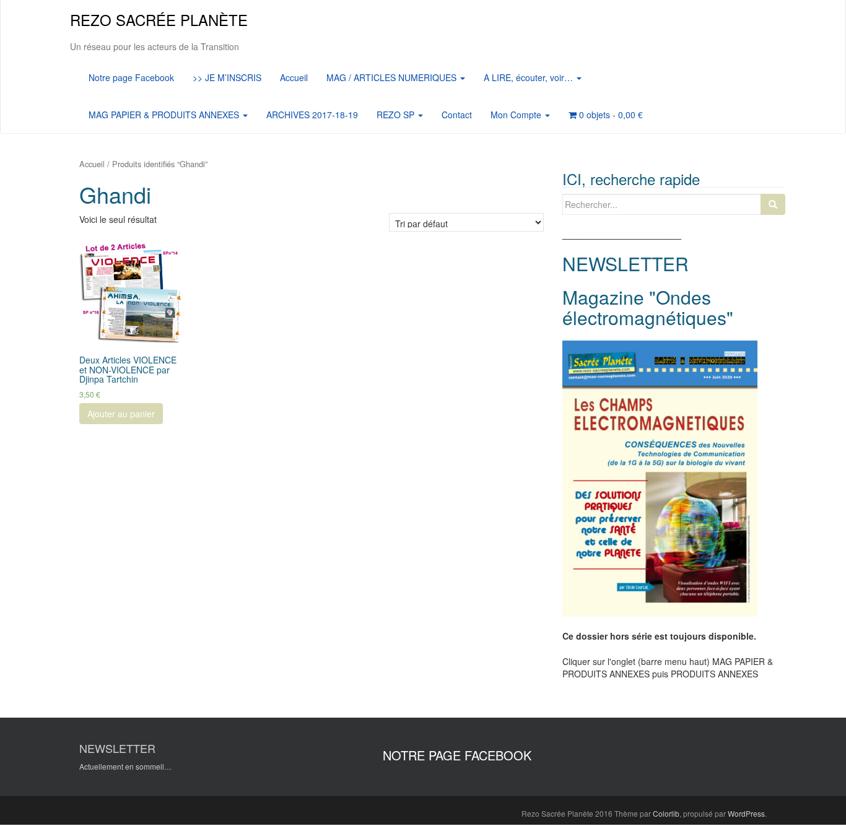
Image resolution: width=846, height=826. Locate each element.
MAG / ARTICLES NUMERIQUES (392, 77)
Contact (457, 114)
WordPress (746, 813)
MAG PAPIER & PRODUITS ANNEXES (165, 114)
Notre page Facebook (131, 77)
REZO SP (397, 114)
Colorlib (666, 813)
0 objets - (610, 114)
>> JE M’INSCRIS (227, 77)
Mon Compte (517, 114)
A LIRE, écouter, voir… (529, 77)
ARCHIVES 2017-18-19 (312, 114)
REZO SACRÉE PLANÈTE (159, 19)
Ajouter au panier (121, 413)
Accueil (294, 77)
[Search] (773, 204)
